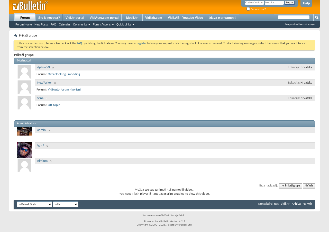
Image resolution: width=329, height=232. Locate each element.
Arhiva (296, 204)
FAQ (53, 24)
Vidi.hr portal (75, 18)
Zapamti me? (258, 9)
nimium (42, 161)
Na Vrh (309, 185)
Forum (25, 18)
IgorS (40, 145)
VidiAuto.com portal (104, 18)
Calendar (64, 24)
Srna (40, 98)
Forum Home (23, 24)
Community (80, 24)
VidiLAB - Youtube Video (185, 18)
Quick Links (123, 24)
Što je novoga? (49, 18)
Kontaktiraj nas (268, 204)
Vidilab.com (153, 18)
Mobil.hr (132, 18)
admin (41, 130)
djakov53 (43, 67)
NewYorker (44, 82)
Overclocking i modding (64, 74)
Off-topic (54, 105)
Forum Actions (102, 24)
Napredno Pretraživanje (300, 24)
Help (306, 3)
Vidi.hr (285, 204)
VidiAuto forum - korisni (64, 89)
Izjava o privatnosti (222, 18)
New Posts (41, 24)
